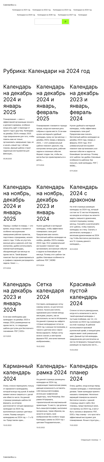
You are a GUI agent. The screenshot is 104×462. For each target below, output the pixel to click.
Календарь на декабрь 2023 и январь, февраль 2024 (84, 103)
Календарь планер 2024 (84, 372)
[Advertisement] (52, 42)
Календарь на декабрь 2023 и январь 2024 (17, 297)
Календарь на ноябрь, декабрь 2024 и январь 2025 (17, 203)
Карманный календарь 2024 (18, 372)
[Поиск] (65, 21)
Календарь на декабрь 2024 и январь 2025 (17, 99)
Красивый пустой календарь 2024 (83, 294)
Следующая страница (91, 440)
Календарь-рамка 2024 (51, 369)
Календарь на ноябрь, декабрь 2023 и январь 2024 (50, 203)
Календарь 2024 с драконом (84, 193)
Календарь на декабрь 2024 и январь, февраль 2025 (50, 103)
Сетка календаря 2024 (50, 290)
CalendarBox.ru (9, 5)
